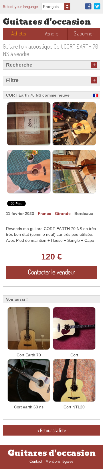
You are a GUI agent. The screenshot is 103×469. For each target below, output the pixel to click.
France (44, 213)
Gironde (63, 213)
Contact (35, 461)
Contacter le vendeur (51, 272)
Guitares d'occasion (47, 22)
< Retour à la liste (51, 430)
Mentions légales (59, 461)
